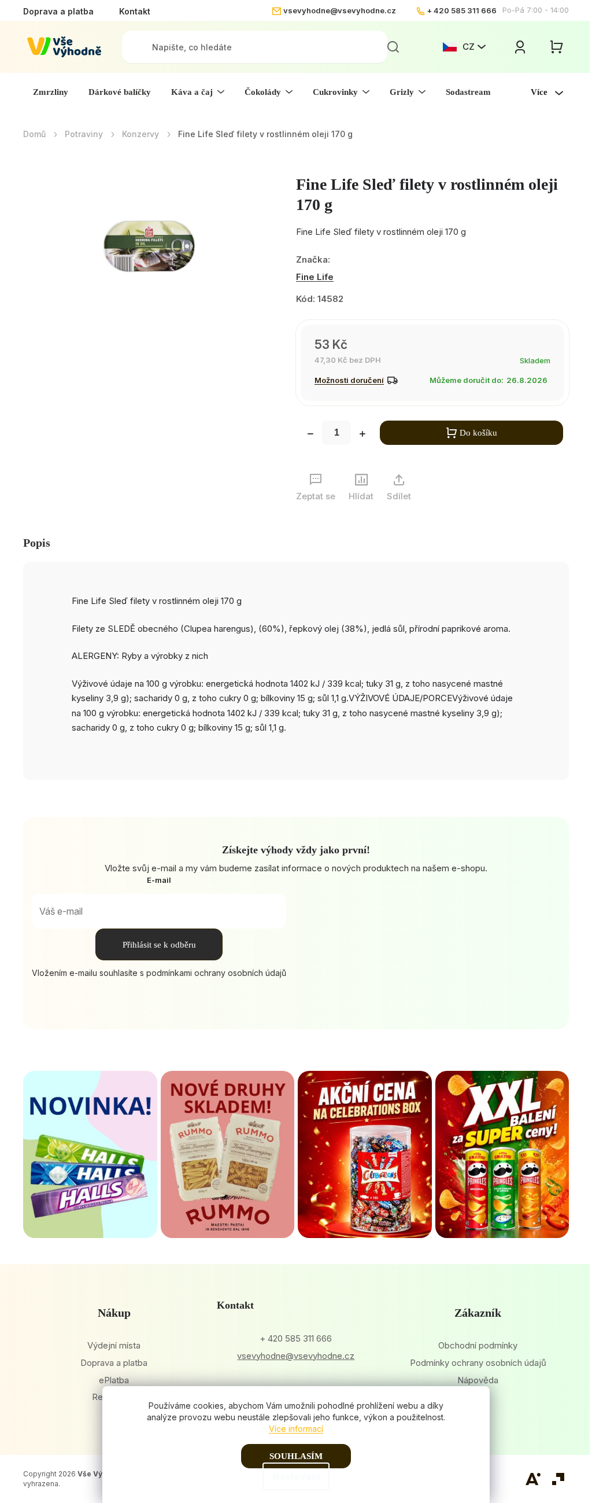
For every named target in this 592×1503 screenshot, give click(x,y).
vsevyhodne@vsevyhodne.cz (339, 10)
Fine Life (315, 276)
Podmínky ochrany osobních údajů (478, 1362)
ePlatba (114, 1380)
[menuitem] (50, 92)
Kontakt (134, 11)
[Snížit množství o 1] (310, 435)
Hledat (393, 47)
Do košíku (478, 432)
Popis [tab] (36, 542)
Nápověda (477, 1380)
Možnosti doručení (349, 380)
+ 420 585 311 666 (462, 10)
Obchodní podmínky (477, 1345)
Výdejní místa (113, 1345)
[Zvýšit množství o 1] (362, 435)
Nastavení (296, 1476)
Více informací (296, 1429)
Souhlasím (296, 1456)
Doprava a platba (58, 11)
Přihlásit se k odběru (159, 944)
